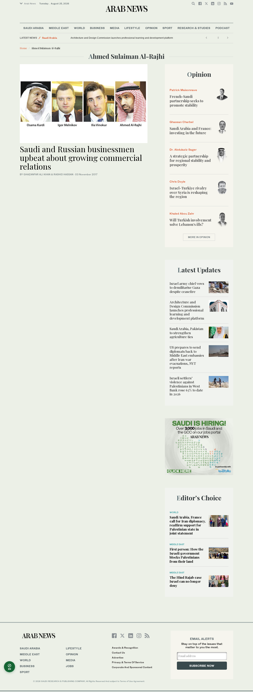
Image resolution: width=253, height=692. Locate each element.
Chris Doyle (177, 181)
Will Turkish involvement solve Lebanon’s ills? (190, 222)
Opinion (151, 28)
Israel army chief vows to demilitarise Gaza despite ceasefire (187, 287)
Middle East (59, 28)
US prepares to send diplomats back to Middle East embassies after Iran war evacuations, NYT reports (187, 357)
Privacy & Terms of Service (128, 662)
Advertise (117, 657)
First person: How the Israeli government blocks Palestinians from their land (186, 555)
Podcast (222, 28)
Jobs (70, 666)
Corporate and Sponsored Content (132, 667)
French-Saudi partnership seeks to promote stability (186, 100)
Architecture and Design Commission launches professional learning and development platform (122, 38)
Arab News (30, 3)
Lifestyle (132, 28)
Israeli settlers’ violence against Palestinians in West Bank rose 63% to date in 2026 (186, 386)
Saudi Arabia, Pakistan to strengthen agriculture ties (186, 332)
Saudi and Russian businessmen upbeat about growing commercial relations (81, 158)
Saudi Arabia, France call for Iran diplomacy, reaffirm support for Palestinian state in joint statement (188, 525)
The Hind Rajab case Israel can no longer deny (186, 581)
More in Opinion (199, 237)
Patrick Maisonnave (183, 90)
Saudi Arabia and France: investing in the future (190, 130)
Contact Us (118, 652)
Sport (167, 28)
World (79, 28)
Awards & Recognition (125, 647)
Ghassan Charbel (181, 122)
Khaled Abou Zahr (182, 213)
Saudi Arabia (33, 28)
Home (23, 48)
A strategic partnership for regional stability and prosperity (190, 160)
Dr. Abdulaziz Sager (183, 149)
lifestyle (74, 648)
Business (97, 28)
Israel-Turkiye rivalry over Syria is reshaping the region (189, 192)
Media (114, 28)
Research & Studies (193, 28)
